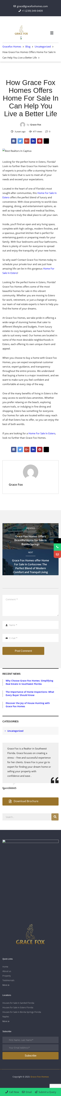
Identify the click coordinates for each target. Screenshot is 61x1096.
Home (5, 966)
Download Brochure (26, 801)
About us (6, 971)
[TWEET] (20, 141)
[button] (52, 33)
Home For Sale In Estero (41, 433)
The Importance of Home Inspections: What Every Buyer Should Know (30, 693)
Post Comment (23, 651)
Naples (5, 1016)
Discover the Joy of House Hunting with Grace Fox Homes (28, 705)
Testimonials (8, 980)
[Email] (57, 554)
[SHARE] (13, 141)
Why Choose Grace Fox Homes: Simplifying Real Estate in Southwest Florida (29, 682)
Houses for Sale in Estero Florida (17, 1007)
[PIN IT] (39, 141)
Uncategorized (30, 74)
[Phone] (57, 547)
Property (6, 975)
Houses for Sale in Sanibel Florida (18, 1002)
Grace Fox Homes (39, 1076)
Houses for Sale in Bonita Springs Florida (21, 1012)
